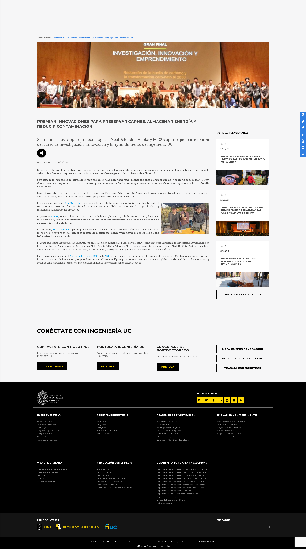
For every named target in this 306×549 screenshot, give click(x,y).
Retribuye (41, 427)
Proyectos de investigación (169, 430)
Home (39, 38)
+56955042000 (207, 542)
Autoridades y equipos (47, 440)
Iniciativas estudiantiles (47, 472)
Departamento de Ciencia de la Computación (177, 494)
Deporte (41, 475)
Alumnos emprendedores (228, 437)
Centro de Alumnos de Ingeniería (52, 469)
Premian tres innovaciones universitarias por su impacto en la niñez (242, 159)
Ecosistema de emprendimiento (230, 421)
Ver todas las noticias (242, 294)
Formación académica (226, 424)
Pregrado (101, 424)
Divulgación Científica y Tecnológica (173, 440)
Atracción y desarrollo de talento (111, 478)
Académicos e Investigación (176, 415)
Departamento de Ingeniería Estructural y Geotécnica (181, 472)
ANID (107, 256)
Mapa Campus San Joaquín (242, 349)
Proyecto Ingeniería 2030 (49, 430)
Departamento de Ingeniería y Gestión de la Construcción (183, 469)
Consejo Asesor (44, 437)
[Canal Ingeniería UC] (227, 400)
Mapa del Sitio (164, 546)
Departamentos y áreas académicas (182, 462)
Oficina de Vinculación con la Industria (114, 487)
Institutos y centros (165, 503)
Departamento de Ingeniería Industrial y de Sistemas (180, 481)
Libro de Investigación (167, 437)
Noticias (47, 38)
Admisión (101, 421)
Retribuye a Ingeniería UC (242, 358)
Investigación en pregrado (168, 427)
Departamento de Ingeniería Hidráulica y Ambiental (180, 475)
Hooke (54, 216)
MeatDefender (73, 203)
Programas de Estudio (112, 415)
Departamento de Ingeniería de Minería (175, 497)
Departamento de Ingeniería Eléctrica (174, 490)
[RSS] (241, 400)
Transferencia (103, 469)
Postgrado (101, 427)
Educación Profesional (107, 430)
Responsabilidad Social (107, 484)
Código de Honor (44, 433)
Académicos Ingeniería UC (169, 421)
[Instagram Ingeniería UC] (200, 400)
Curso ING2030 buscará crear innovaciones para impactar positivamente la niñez (242, 210)
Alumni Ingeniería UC (107, 472)
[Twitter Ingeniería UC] (206, 400)
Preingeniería (103, 475)
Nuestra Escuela (49, 415)
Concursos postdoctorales (168, 433)
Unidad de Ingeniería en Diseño (171, 500)
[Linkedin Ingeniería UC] (220, 400)
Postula (108, 366)
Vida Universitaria (49, 462)
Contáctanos (52, 366)
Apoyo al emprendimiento (228, 433)
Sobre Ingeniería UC (46, 421)
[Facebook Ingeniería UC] (213, 400)
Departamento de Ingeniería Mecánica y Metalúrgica (181, 484)
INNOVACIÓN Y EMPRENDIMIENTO (236, 415)
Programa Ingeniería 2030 (83, 256)
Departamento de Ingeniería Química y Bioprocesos (180, 487)
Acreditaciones (103, 433)
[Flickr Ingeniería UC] (234, 400)
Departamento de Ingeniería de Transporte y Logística (181, 478)
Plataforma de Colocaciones (109, 481)
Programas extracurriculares (229, 427)
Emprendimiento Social (227, 430)
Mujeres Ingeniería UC (47, 481)
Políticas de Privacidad (146, 546)
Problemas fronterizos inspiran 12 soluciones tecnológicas (238, 261)
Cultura (40, 478)
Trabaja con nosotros (242, 368)
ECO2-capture (61, 229)
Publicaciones (163, 424)
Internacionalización (46, 424)
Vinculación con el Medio (114, 462)
